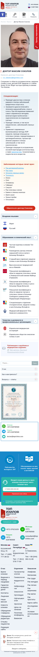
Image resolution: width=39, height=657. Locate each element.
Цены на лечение (17, 608)
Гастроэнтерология (19, 573)
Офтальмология (19, 599)
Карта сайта (33, 603)
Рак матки (32, 594)
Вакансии (18, 618)
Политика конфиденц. (19, 614)
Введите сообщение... (19, 648)
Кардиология (19, 582)
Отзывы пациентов (5, 623)
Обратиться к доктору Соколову (19, 208)
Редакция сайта (5, 628)
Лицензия (5, 596)
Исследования (33, 607)
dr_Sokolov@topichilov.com (13, 78)
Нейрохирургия (19, 587)
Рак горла (9, 170)
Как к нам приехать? (9, 374)
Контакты (4, 593)
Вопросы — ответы (9, 379)
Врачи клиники (4, 573)
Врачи (9, 22)
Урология (18, 604)
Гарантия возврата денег (4, 587)
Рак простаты (31, 598)
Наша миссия (4, 601)
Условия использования (33, 614)
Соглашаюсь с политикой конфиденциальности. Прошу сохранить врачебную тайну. (19, 501)
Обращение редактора (6, 617)
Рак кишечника (32, 589)
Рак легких (32, 585)
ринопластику (17, 152)
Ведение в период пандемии (5, 579)
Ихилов (3, 22)
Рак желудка (33, 582)
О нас (4, 369)
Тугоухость (10, 175)
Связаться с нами (9, 522)
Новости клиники (4, 606)
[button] (2, 14)
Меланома (32, 575)
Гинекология (19, 577)
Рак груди (32, 578)
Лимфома (32, 572)
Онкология (18, 592)
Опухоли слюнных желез (15, 173)
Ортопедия (18, 595)
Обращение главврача (6, 612)
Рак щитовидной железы (15, 168)
